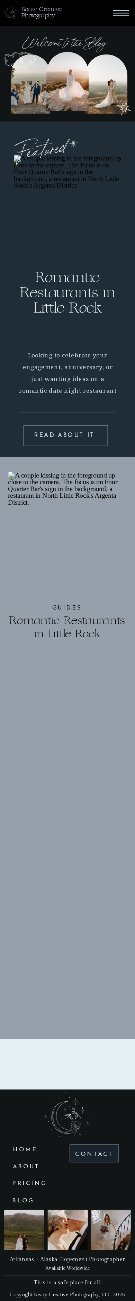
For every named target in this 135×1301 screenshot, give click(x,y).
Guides (67, 608)
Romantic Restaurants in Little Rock (67, 292)
